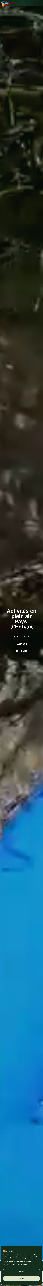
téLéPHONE (21, 644)
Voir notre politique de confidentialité (15, 1264)
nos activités (21, 636)
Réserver (21, 651)
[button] (37, 3)
